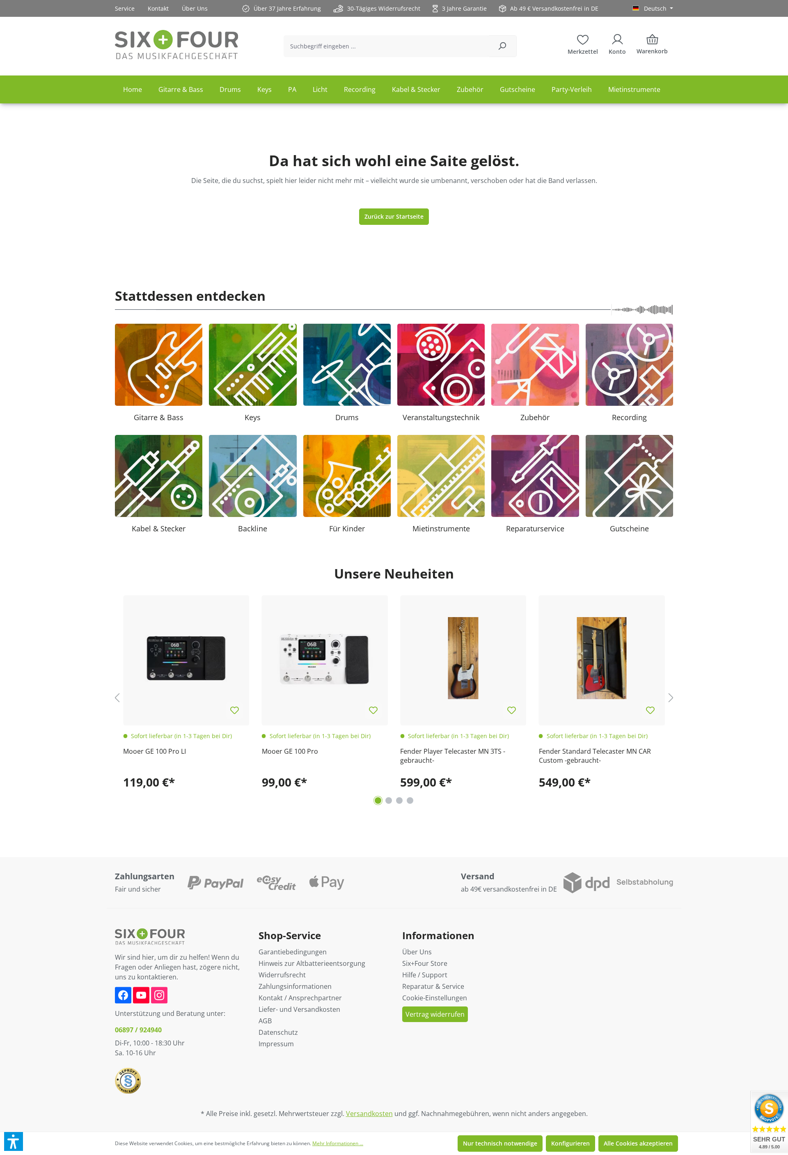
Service (125, 8)
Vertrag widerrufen (435, 1014)
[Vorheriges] (117, 697)
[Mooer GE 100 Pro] (325, 658)
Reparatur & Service (433, 986)
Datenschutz (278, 1032)
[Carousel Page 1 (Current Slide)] (378, 800)
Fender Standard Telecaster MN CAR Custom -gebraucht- (595, 756)
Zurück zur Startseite (394, 216)
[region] (394, 697)
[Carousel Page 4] (410, 800)
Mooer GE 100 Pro (290, 751)
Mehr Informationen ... (337, 1143)
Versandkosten (369, 1113)
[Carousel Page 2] (388, 800)
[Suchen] (502, 46)
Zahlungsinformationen (295, 986)
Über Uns (195, 8)
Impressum (276, 1043)
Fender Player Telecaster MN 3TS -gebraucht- (452, 756)
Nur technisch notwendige (500, 1143)
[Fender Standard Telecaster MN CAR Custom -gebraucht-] (602, 658)
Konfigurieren (570, 1143)
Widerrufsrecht (282, 974)
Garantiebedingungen (293, 951)
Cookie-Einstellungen (434, 997)
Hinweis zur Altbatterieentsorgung (312, 963)
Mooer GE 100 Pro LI (154, 751)
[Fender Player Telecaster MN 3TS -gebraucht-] (463, 658)
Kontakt (158, 8)
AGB (265, 1020)
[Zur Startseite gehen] (176, 44)
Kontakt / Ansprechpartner (300, 997)
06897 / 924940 (138, 1029)
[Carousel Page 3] (399, 800)
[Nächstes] (671, 697)
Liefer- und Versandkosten (299, 1009)
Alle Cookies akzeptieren (638, 1143)
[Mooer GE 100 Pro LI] (186, 658)
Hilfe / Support (424, 974)
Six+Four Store (424, 963)
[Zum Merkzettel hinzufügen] (235, 710)
